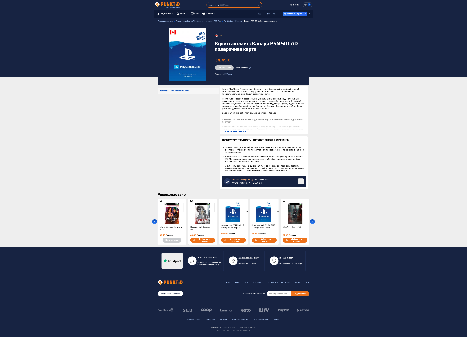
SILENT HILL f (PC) (292, 227)
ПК (195, 13)
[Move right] (312, 221)
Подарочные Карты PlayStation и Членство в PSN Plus (198, 21)
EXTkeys (228, 74)
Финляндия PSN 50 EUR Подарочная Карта (232, 226)
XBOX (182, 13)
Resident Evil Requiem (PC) (200, 228)
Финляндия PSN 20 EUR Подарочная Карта (263, 226)
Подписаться (300, 294)
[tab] (165, 14)
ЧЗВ (259, 14)
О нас (237, 282)
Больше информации (235, 131)
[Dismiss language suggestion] (309, 13)
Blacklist (298, 282)
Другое (209, 13)
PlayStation (165, 13)
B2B (246, 282)
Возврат (277, 319)
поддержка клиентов (170, 294)
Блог (228, 282)
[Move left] (154, 221)
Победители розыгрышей (279, 282)
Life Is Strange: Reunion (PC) (171, 228)
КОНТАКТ (272, 14)
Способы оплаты (193, 319)
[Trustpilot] (300, 181)
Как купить (258, 282)
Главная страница (165, 21)
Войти (296, 5)
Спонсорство (210, 319)
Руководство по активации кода (174, 91)
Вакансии (223, 319)
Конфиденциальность (261, 319)
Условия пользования (240, 319)
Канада (238, 21)
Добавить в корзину (204, 240)
